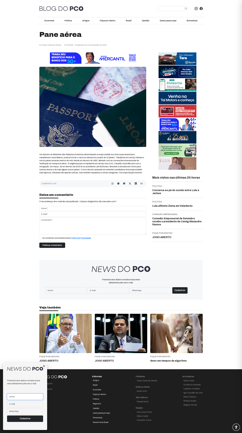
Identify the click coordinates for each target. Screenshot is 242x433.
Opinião (145, 21)
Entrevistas (192, 21)
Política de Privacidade (81, 238)
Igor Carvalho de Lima (193, 393)
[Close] (44, 366)
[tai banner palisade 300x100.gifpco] (177, 98)
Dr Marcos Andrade (192, 385)
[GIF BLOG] (177, 111)
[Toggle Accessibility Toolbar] (236, 427)
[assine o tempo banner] (177, 150)
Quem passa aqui (168, 21)
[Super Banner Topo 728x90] (93, 58)
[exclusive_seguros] (177, 137)
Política (68, 21)
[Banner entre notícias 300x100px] (177, 124)
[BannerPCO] (177, 163)
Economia (49, 21)
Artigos (85, 21)
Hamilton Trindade (191, 389)
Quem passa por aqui (101, 413)
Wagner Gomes (190, 405)
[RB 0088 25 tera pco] (177, 58)
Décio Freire (188, 381)
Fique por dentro (107, 21)
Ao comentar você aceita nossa (66, 238)
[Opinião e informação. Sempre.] (61, 8)
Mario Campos (189, 397)
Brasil (128, 21)
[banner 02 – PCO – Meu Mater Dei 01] (177, 85)
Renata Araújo (189, 401)
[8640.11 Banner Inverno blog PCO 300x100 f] (177, 72)
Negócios (97, 404)
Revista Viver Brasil (100, 422)
